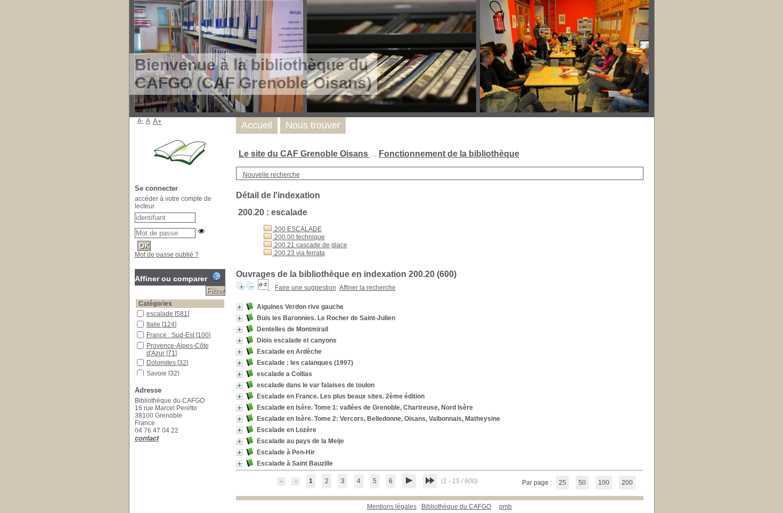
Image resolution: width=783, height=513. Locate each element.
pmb (505, 506)
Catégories (155, 303)
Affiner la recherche (367, 287)
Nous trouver (313, 125)
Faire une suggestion (305, 287)
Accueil (256, 125)
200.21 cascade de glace (310, 245)
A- (140, 120)
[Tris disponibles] (264, 287)
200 (627, 482)
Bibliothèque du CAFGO (456, 506)
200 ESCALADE (297, 229)
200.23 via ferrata (299, 253)
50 (582, 482)
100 (603, 482)
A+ (157, 121)
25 (562, 482)
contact (147, 438)
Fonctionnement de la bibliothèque (449, 153)
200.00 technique (299, 237)
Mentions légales (392, 506)
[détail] (239, 307)
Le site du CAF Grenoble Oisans (304, 153)
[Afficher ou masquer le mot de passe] (201, 231)
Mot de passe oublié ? (167, 254)
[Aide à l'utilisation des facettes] (216, 276)
